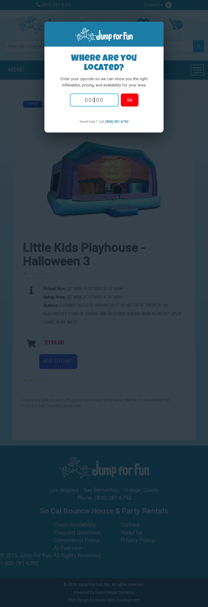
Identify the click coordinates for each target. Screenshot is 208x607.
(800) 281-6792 (116, 122)
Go (129, 99)
